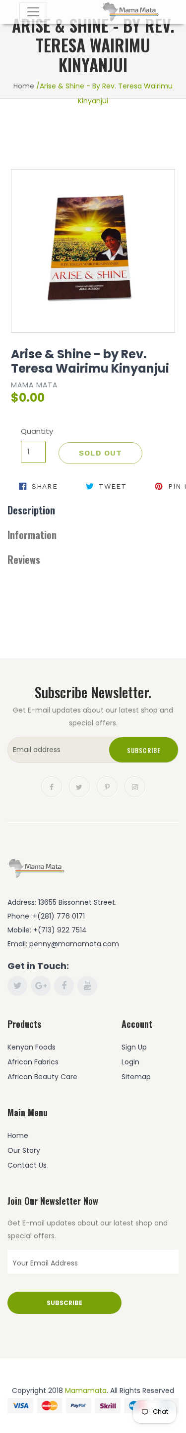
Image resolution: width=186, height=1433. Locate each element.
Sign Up (134, 1047)
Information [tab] (32, 534)
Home (23, 86)
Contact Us (27, 1165)
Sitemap (136, 1077)
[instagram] (134, 786)
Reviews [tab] (23, 559)
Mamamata (86, 1390)
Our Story (23, 1150)
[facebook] (51, 786)
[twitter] (79, 786)
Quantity (33, 431)
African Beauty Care (42, 1077)
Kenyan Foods (31, 1047)
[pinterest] (107, 786)
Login (130, 1062)
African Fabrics (33, 1062)
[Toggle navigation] (33, 12)
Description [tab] (31, 510)
